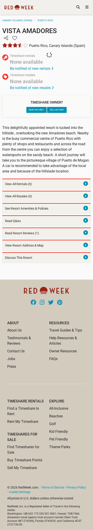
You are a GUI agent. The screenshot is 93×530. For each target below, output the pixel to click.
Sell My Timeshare (22, 468)
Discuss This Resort (18, 258)
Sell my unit (57, 109)
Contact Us (16, 351)
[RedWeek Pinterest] (59, 303)
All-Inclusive (58, 408)
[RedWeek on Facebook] (33, 303)
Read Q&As (13, 221)
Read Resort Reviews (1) (22, 233)
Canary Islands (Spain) (17, 20)
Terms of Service (52, 487)
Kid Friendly (58, 431)
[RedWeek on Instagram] (42, 303)
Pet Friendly (58, 439)
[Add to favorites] (14, 38)
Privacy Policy (76, 487)
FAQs (53, 359)
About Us (14, 330)
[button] (5, 38)
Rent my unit (36, 109)
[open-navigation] (86, 7)
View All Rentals (18, 184)
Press (11, 366)
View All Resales (18, 196)
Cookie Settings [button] (19, 492)
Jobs (11, 359)
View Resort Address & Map (24, 245)
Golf (52, 424)
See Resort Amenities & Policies (26, 209)
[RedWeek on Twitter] (50, 303)
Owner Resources (63, 351)
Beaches (56, 416)
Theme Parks (59, 447)
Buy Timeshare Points (24, 460)
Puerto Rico (45, 20)
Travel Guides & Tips (65, 330)
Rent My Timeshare (22, 421)
